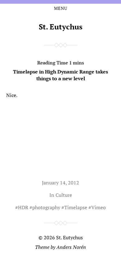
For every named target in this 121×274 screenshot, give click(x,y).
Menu (60, 8)
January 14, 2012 (60, 182)
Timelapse (75, 207)
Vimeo (98, 207)
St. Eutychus (61, 27)
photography (46, 207)
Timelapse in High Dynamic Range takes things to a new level (60, 75)
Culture (64, 195)
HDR (23, 207)
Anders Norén (71, 247)
